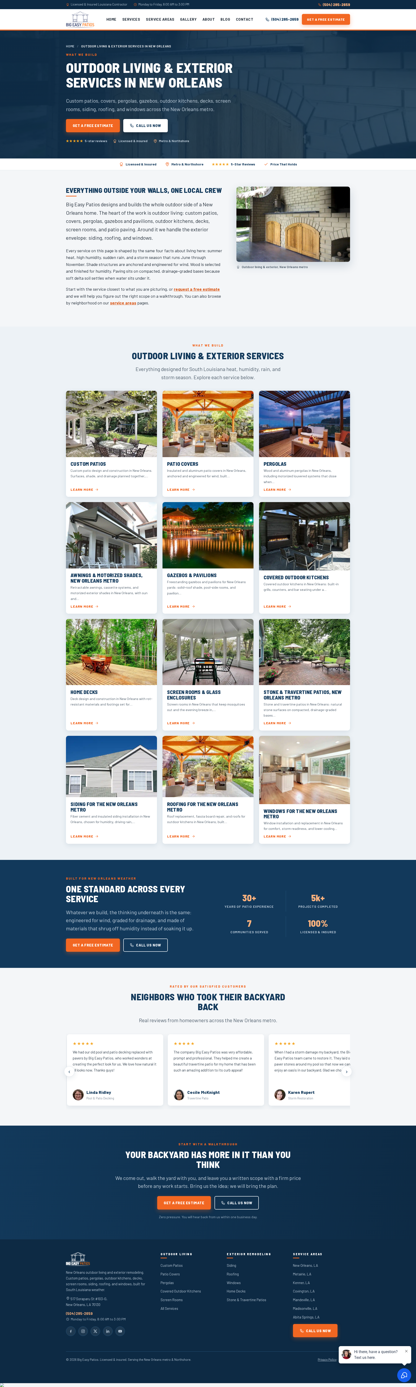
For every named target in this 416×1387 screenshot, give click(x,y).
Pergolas (167, 1282)
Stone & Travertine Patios (246, 1300)
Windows (234, 1282)
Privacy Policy (327, 1360)
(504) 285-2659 (336, 4)
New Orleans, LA (305, 1265)
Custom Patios (172, 1265)
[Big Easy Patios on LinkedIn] (108, 1331)
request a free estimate (197, 289)
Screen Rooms (172, 1300)
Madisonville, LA (305, 1308)
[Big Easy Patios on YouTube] (120, 1331)
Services (131, 19)
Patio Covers (170, 1274)
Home (111, 19)
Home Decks (236, 1291)
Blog (225, 19)
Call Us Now (148, 125)
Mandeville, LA (304, 1300)
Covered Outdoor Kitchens (181, 1291)
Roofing (233, 1274)
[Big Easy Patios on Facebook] (71, 1331)
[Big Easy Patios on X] (95, 1331)
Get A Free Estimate (326, 19)
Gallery (188, 19)
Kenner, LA (301, 1282)
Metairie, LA (302, 1274)
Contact (244, 19)
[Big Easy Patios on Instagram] (83, 1331)
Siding (231, 1265)
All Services (169, 1308)
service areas (123, 302)
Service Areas (160, 19)
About (208, 19)
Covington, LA (304, 1291)
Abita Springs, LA (306, 1317)
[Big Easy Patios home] (80, 19)
